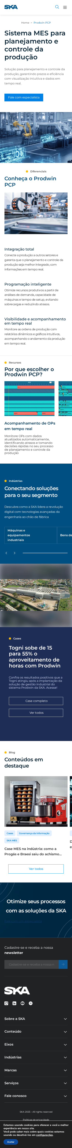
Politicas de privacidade (36, 1119)
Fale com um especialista (23, 921)
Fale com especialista (24, 97)
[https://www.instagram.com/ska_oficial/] (6, 1003)
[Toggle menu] (65, 7)
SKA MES (12, 840)
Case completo (36, 701)
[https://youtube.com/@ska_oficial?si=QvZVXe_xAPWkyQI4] (22, 1003)
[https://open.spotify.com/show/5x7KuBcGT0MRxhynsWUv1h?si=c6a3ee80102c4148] (30, 1003)
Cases (10, 833)
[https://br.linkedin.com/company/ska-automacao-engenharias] (14, 1003)
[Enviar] (63, 964)
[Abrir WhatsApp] (62, 1138)
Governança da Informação (34, 833)
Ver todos (37, 712)
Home (25, 22)
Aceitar (10, 1141)
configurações (44, 1135)
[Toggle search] (57, 7)
